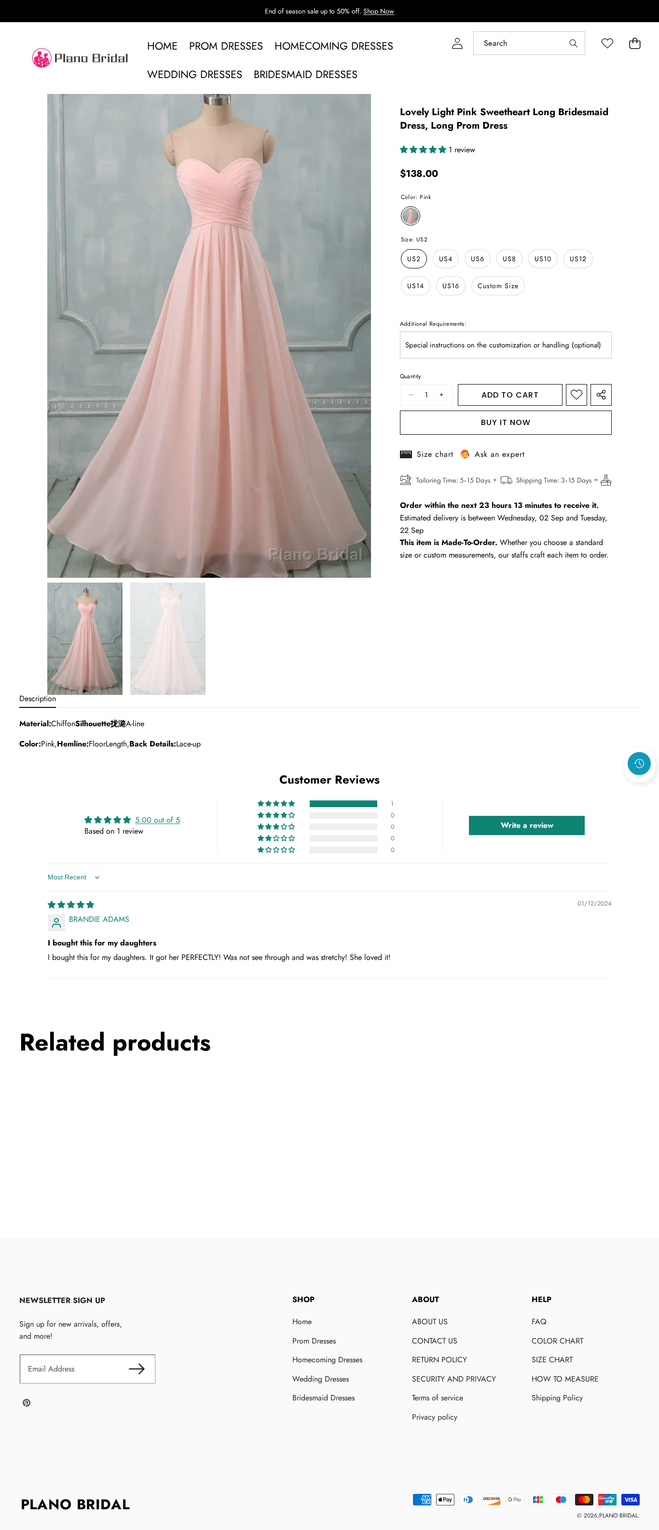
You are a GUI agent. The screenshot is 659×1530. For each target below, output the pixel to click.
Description (37, 698)
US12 (578, 259)
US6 (477, 259)
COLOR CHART (557, 1340)
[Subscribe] (136, 1369)
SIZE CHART (552, 1359)
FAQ (539, 1321)
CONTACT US (434, 1340)
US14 (415, 286)
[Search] (573, 43)
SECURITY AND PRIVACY (454, 1378)
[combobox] (529, 43)
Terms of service (437, 1397)
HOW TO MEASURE (565, 1378)
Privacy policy (434, 1417)
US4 (446, 259)
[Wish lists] (607, 43)
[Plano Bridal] (81, 60)
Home (302, 1321)
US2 (414, 259)
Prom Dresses (314, 1340)
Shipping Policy (557, 1397)
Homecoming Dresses (327, 1359)
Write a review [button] (527, 825)
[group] (85, 639)
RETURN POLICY (439, 1359)
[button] (634, 43)
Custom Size (498, 286)
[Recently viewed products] (639, 763)
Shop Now (378, 11)
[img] (71, 904)
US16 (450, 286)
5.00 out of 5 (157, 819)
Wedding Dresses (320, 1378)
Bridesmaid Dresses (323, 1397)
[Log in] (457, 43)
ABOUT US (430, 1321)
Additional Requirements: (433, 323)
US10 (543, 259)
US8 (509, 259)
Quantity (410, 376)
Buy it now (506, 422)
